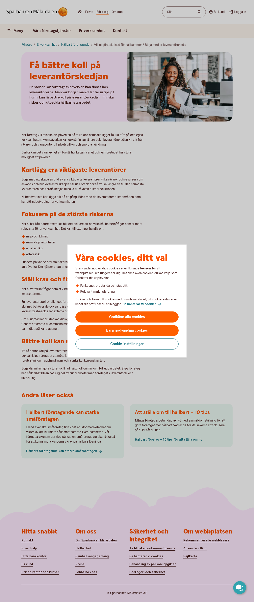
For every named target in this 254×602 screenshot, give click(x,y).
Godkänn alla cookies (127, 316)
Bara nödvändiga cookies (127, 330)
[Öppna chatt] (239, 587)
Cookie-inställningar (127, 343)
